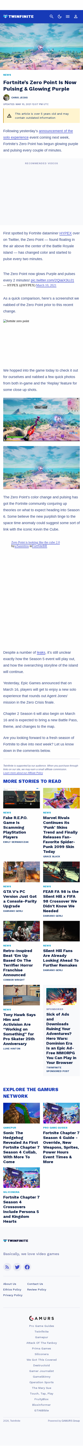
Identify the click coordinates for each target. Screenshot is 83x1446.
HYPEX (65, 233)
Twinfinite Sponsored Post (57, 1069)
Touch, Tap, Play (41, 1393)
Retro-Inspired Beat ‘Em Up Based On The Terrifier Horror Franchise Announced (18, 962)
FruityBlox (41, 1399)
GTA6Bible (41, 1410)
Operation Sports (41, 1382)
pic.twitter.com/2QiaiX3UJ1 (52, 280)
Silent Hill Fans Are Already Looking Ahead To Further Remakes (61, 958)
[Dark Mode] (60, 16)
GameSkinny (41, 1376)
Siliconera (42, 1354)
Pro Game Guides (41, 1325)
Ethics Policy (12, 1289)
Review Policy (36, 1289)
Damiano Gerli (13, 911)
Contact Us (35, 1283)
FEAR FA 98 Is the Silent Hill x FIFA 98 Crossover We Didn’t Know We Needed (61, 901)
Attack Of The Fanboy (41, 1342)
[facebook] (27, 1267)
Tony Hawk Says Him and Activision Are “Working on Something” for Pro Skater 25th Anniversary (19, 1029)
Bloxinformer (41, 1404)
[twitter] (17, 1267)
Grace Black (51, 856)
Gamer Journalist (41, 1371)
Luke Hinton (11, 1048)
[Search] (52, 16)
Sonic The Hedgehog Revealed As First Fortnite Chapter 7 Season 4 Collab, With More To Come (21, 1147)
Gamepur (41, 1337)
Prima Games (41, 1348)
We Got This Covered (42, 1359)
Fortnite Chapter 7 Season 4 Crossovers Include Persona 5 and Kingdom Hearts (21, 1209)
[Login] (76, 16)
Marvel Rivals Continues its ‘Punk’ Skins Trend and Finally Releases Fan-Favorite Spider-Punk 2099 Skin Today (60, 834)
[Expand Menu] (68, 16)
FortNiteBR (39, 546)
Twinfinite (41, 1331)
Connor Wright (14, 979)
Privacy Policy (12, 1295)
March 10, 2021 (46, 285)
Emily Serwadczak (16, 842)
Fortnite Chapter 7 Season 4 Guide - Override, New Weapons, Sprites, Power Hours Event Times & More (61, 1147)
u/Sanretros (22, 546)
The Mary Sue (41, 1387)
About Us (9, 1283)
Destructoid (41, 1365)
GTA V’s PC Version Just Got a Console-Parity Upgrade (20, 898)
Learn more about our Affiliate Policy (23, 773)
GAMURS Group (71, 1420)
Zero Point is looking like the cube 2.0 (35, 542)
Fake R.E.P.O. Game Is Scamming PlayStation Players (15, 827)
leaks (41, 652)
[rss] (7, 1267)
